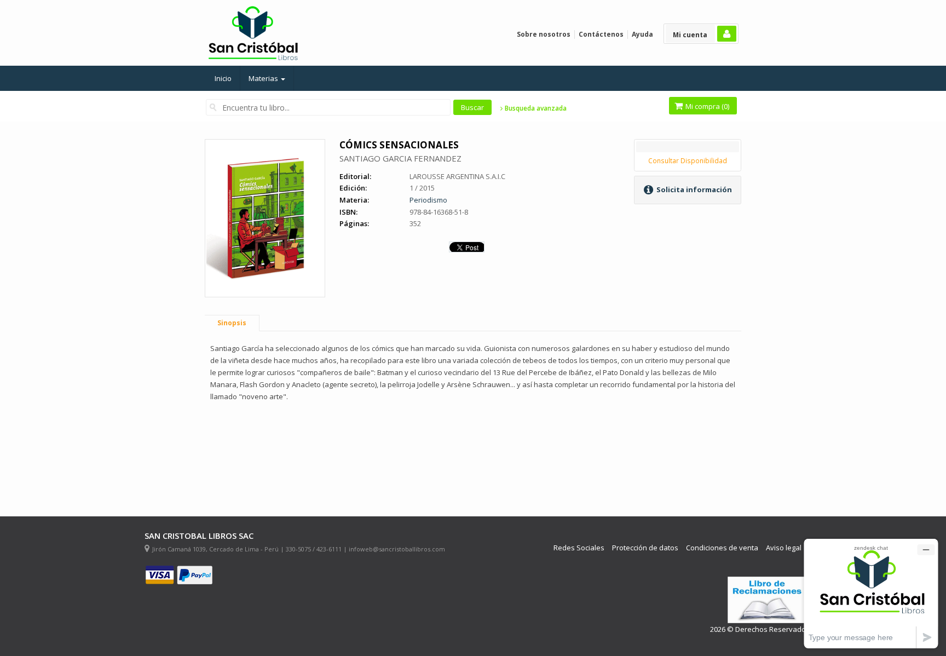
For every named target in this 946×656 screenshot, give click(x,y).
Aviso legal (783, 548)
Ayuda (642, 34)
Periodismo (428, 200)
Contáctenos (601, 34)
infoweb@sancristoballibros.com (397, 549)
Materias (264, 78)
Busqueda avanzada (535, 108)
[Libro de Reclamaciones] (769, 600)
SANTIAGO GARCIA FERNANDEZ (400, 158)
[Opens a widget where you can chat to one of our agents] (871, 593)
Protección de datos (645, 548)
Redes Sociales (578, 548)
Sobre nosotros (543, 34)
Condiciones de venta (722, 548)
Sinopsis (231, 322)
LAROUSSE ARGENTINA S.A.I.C (457, 176)
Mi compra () (706, 106)
